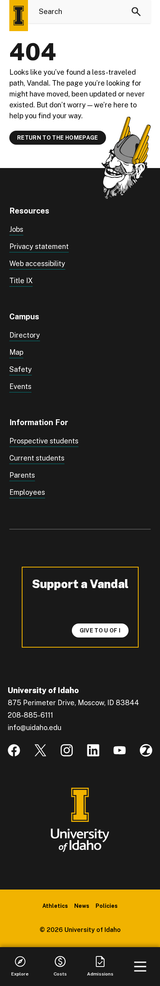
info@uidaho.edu (34, 727)
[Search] (136, 11)
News (81, 906)
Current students (36, 458)
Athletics (55, 906)
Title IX (21, 281)
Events (20, 386)
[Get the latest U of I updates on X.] (40, 750)
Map (16, 352)
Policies (107, 906)
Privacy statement (39, 246)
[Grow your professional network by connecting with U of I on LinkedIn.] (93, 750)
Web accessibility (37, 263)
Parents (22, 475)
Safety (20, 369)
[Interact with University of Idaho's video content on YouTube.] (119, 750)
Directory (24, 335)
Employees (27, 492)
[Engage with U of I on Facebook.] (14, 750)
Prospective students (43, 441)
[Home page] (18, 15)
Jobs (16, 229)
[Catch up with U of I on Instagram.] (67, 750)
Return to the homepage (57, 138)
